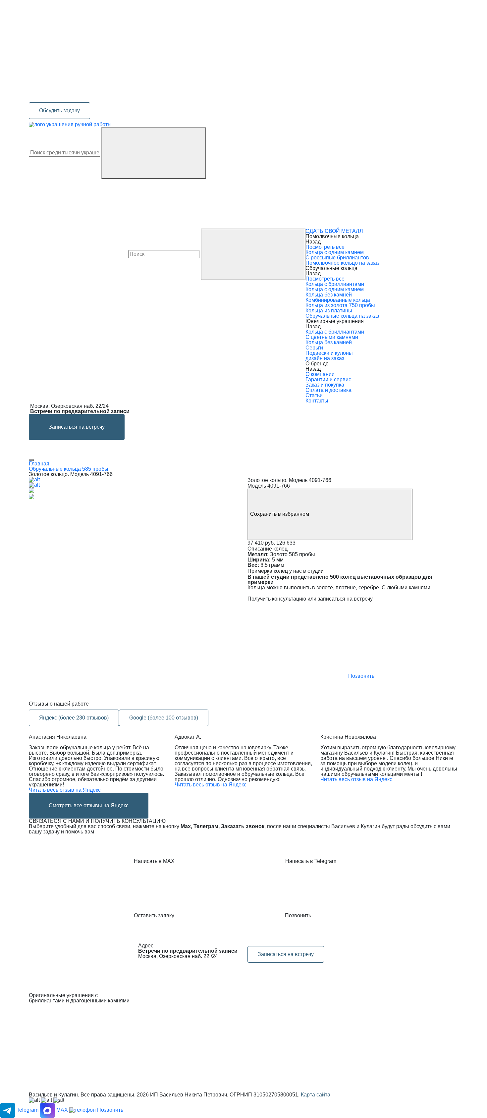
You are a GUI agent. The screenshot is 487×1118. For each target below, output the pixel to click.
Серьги (314, 347)
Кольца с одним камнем (334, 252)
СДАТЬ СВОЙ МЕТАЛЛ (334, 231)
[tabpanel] (243, 776)
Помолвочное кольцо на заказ (342, 263)
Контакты (316, 400)
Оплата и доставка (328, 390)
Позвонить (360, 676)
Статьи (314, 395)
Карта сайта (315, 1094)
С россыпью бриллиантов (337, 257)
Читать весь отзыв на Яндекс (65, 790)
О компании (320, 374)
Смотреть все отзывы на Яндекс (89, 805)
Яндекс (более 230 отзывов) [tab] (74, 717)
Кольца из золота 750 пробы (340, 305)
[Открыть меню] (31, 460)
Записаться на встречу (77, 427)
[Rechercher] (153, 153)
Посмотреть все (325, 247)
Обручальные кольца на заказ (342, 316)
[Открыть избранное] (78, 203)
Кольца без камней (328, 294)
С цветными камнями (331, 337)
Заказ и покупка (324, 385)
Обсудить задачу (59, 110)
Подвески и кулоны (329, 353)
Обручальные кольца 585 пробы (68, 469)
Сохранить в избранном (280, 514)
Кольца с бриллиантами (334, 284)
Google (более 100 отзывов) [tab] (163, 717)
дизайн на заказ (324, 358)
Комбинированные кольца (337, 300)
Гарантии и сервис (328, 379)
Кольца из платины (328, 310)
